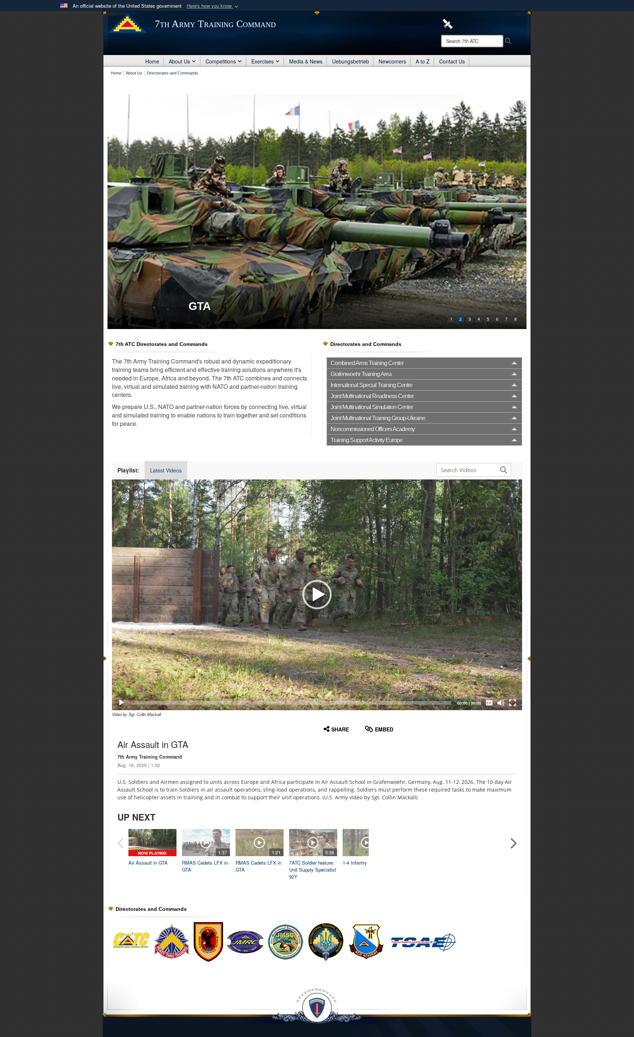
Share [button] (340, 729)
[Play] (121, 702)
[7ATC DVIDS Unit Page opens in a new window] (447, 23)
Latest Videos (166, 470)
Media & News (306, 61)
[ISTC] (317, 211)
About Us (179, 61)
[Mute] (500, 702)
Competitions (220, 61)
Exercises (262, 61)
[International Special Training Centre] (208, 941)
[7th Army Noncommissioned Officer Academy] (403, 941)
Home (152, 61)
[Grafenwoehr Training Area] (171, 941)
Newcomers (392, 61)
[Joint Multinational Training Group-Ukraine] (325, 941)
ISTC (201, 306)
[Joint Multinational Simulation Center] (285, 941)
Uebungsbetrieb (350, 61)
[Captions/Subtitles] (489, 702)
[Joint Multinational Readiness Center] (245, 941)
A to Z (423, 61)
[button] (213, 6)
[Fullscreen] (512, 702)
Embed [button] (384, 729)
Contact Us (452, 61)
